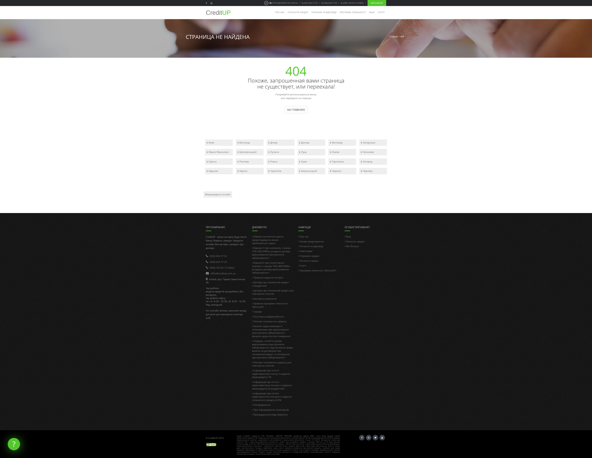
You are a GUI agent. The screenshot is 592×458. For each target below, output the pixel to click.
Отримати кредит (309, 255)
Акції (371, 12)
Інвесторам (305, 251)
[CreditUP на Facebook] (207, 3)
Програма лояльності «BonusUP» (317, 270)
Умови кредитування (311, 241)
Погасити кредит (298, 12)
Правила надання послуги (268, 277)
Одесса (212, 161)
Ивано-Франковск (218, 151)
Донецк (304, 142)
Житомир (337, 142)
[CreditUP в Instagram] (368, 437)
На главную (296, 110)
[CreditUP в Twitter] (375, 437)
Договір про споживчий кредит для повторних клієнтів (273, 292)
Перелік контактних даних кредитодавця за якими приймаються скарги (268, 240)
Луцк (303, 151)
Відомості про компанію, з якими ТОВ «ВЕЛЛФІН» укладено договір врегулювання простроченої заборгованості (271, 252)
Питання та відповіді (324, 12)
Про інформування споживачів (271, 409)
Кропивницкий (248, 151)
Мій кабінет (377, 3)
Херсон (243, 170)
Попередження (261, 404)
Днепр (273, 142)
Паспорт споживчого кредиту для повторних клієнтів (271, 364)
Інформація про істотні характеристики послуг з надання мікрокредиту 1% (271, 374)
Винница (244, 142)
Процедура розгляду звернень (270, 414)
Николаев (368, 151)
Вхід (348, 236)
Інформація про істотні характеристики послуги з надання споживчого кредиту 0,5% (272, 397)
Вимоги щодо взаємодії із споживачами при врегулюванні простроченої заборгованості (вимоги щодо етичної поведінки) (271, 331)
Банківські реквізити (265, 298)
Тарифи (257, 311)
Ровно (273, 161)
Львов (335, 151)
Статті (381, 12)
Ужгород (367, 161)
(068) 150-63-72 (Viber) (353, 3)
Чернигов (275, 170)
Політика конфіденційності (268, 316)
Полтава (244, 161)
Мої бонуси (352, 246)
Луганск (274, 151)
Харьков (213, 170)
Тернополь (337, 161)
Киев (211, 142)
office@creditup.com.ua (284, 3)
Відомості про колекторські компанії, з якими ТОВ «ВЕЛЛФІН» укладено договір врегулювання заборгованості (271, 267)
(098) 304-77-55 (330, 3)
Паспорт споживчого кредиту (270, 321)
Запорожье (368, 142)
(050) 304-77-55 (310, 3)
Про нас (280, 12)
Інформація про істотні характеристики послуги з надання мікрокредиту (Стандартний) (272, 385)
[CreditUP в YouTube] (212, 3)
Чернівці (367, 170)
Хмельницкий (308, 170)
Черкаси (336, 170)
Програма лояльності (353, 12)
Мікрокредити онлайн (217, 194)
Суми (303, 161)
